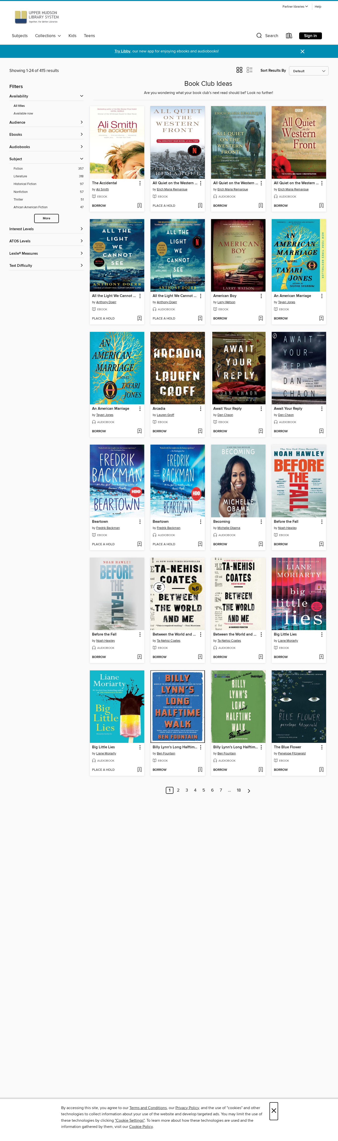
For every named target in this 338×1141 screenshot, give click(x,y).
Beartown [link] (100, 522)
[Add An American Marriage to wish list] (321, 319)
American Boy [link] (225, 296)
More (46, 218)
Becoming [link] (221, 522)
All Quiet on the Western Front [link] (175, 183)
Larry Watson (226, 302)
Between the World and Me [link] (175, 634)
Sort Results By (273, 70)
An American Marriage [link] (292, 296)
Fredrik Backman (108, 528)
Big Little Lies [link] (285, 634)
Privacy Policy (187, 1107)
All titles (19, 106)
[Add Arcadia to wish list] (200, 431)
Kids (72, 36)
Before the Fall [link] (286, 522)
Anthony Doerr (106, 302)
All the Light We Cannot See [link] (114, 296)
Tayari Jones (286, 302)
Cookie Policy (141, 1126)
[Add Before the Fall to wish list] (321, 544)
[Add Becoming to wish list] (261, 544)
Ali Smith (102, 189)
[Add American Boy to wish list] (261, 319)
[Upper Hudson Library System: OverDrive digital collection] (37, 17)
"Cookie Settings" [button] (130, 1120)
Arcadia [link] (159, 409)
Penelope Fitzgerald (292, 753)
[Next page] (249, 790)
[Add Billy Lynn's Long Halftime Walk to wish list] (200, 770)
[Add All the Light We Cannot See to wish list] (139, 319)
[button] (295, 7)
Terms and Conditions (148, 1107)
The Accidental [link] (104, 183)
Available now (23, 113)
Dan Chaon (225, 415)
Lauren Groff (165, 415)
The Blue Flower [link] (287, 747)
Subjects (20, 36)
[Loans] (289, 37)
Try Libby (122, 51)
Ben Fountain (166, 753)
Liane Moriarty (288, 641)
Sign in (310, 36)
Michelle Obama (228, 528)
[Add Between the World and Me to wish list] (200, 657)
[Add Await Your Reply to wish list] (261, 431)
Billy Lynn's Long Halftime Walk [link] (175, 747)
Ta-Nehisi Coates (168, 641)
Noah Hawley (287, 528)
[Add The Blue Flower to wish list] (321, 770)
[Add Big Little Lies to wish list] (321, 657)
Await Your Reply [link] (227, 409)
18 (239, 790)
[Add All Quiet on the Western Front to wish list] (200, 206)
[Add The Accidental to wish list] (139, 206)
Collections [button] (46, 36)
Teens (89, 36)
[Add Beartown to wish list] (139, 544)
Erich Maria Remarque (172, 189)
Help (318, 7)
